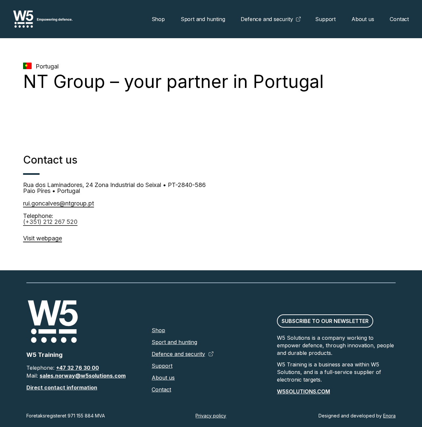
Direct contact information (61, 387)
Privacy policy (211, 415)
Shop (158, 19)
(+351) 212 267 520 (50, 221)
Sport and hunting (203, 19)
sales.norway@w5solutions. (77, 375)
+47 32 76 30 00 (77, 367)
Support (325, 19)
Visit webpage (42, 238)
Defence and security (267, 19)
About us (362, 19)
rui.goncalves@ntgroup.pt (58, 203)
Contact (399, 19)
